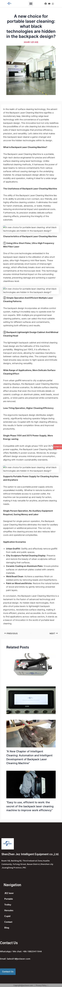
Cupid (7, 916)
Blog (6, 927)
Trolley (7, 904)
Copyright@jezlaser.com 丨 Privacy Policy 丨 (31, 985)
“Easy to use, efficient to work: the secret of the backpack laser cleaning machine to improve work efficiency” (29, 806)
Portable (8, 899)
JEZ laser (9, 893)
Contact (8, 922)
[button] (30, 3)
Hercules (8, 910)
